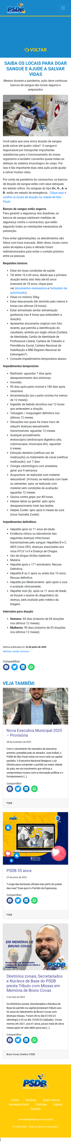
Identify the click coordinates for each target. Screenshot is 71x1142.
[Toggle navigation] (63, 8)
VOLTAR (38, 50)
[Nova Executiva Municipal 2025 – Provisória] (10, 789)
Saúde (16, 651)
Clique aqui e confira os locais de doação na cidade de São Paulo (34, 197)
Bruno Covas (13, 1054)
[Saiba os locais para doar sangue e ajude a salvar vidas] (6, 667)
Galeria (57, 1104)
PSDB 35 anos (19, 870)
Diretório (24, 1054)
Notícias (7, 651)
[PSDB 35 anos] (10, 900)
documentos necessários (31, 288)
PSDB (9, 803)
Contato (35, 1109)
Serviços (24, 651)
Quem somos (51, 1100)
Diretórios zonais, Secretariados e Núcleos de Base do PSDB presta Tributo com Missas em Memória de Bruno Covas (34, 983)
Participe (41, 1104)
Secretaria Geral (19, 1104)
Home (15, 1100)
